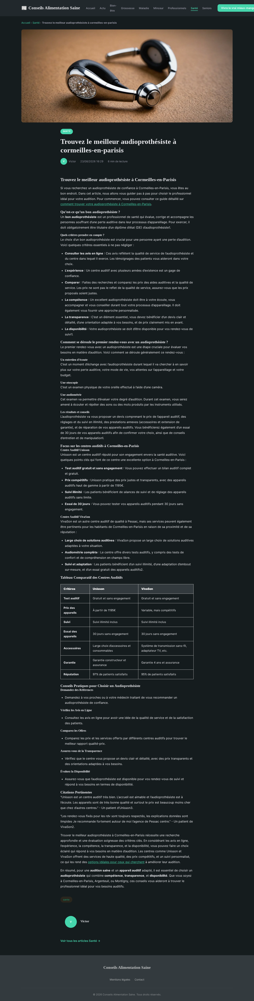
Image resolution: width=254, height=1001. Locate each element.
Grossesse (127, 8)
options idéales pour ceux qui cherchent (116, 862)
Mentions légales (120, 979)
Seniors (207, 8)
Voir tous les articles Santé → (80, 941)
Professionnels (177, 8)
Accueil (90, 8)
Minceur (158, 8)
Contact (139, 979)
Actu (102, 8)
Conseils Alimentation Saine (50, 7)
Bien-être (113, 8)
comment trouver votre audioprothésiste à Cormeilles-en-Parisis (105, 204)
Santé (194, 8)
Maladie (144, 8)
